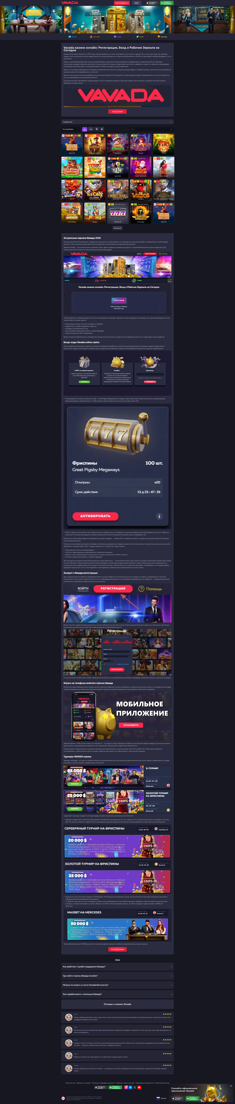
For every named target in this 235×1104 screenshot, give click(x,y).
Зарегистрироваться (122, 3)
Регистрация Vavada (117, 949)
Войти (137, 3)
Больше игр (117, 228)
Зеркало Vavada (117, 111)
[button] (2, 20)
